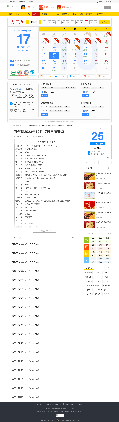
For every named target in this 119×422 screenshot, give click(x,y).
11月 (91, 22)
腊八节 (106, 273)
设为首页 (79, 404)
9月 (82, 22)
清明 (100, 241)
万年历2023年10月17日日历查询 (64, 125)
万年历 (35, 14)
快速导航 (109, 2)
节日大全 (55, 14)
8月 (77, 22)
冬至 (93, 262)
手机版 (100, 2)
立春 (93, 238)
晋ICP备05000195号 (46, 420)
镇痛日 (64, 50)
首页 (11, 14)
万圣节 (64, 70)
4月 (58, 22)
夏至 (93, 248)
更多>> (74, 237)
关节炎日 (75, 50)
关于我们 (40, 404)
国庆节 (106, 36)
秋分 (93, 255)
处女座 (101, 154)
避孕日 (54, 36)
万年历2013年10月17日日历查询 (25, 361)
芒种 (107, 245)
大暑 (107, 248)
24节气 (27, 14)
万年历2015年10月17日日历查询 (25, 343)
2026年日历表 (90, 162)
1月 (44, 22)
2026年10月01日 (48, 9)
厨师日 (85, 57)
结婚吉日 (90, 76)
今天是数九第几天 (93, 285)
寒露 (16, 61)
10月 (86, 22)
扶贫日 (17, 65)
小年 (97, 277)
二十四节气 (47, 76)
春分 (93, 241)
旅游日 (64, 36)
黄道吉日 (45, 14)
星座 (81, 14)
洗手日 (106, 50)
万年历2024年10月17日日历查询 (25, 262)
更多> (108, 157)
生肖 (74, 14)
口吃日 (106, 57)
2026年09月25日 (30, 9)
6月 (68, 22)
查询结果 (44, 95)
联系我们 (49, 404)
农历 (52, 92)
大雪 (107, 259)
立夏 (93, 245)
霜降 (28, 61)
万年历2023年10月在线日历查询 (47, 125)
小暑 (100, 248)
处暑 (92, 154)
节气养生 (107, 294)
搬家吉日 (76, 76)
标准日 (96, 50)
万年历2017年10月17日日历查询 (25, 325)
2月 (49, 22)
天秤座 (16, 89)
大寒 (107, 262)
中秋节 (85, 36)
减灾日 (85, 50)
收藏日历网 (69, 404)
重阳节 (43, 63)
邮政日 (43, 50)
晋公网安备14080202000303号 (69, 420)
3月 (54, 22)
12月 (96, 22)
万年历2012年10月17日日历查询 (25, 370)
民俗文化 (65, 14)
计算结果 (44, 114)
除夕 (106, 277)
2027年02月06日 (66, 9)
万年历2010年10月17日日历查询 (25, 388)
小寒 (100, 262)
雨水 (100, 238)
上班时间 (100, 14)
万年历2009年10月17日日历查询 (25, 396)
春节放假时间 (102, 290)
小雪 (100, 259)
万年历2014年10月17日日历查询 (25, 352)
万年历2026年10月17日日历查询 (25, 244)
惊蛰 (107, 238)
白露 (107, 252)
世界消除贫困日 (25, 65)
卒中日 (106, 63)
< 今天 (104, 22)
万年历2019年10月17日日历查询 (25, 307)
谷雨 (107, 241)
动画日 (96, 63)
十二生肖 (88, 294)
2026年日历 (88, 273)
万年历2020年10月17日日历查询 (25, 298)
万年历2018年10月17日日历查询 (25, 316)
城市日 (54, 70)
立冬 (93, 259)
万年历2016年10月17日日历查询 (25, 334)
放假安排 (89, 14)
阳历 (45, 92)
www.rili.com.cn (59, 411)
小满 (100, 245)
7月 (72, 22)
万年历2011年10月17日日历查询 (25, 379)
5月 (63, 22)
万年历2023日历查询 (32, 125)
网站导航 (58, 404)
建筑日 (43, 43)
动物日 (64, 43)
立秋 (93, 252)
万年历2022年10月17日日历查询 (25, 280)
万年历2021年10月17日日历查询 (25, 289)
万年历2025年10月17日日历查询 (25, 253)
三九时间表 (88, 281)
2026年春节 (107, 285)
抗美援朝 (64, 63)
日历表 (18, 14)
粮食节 (43, 57)
